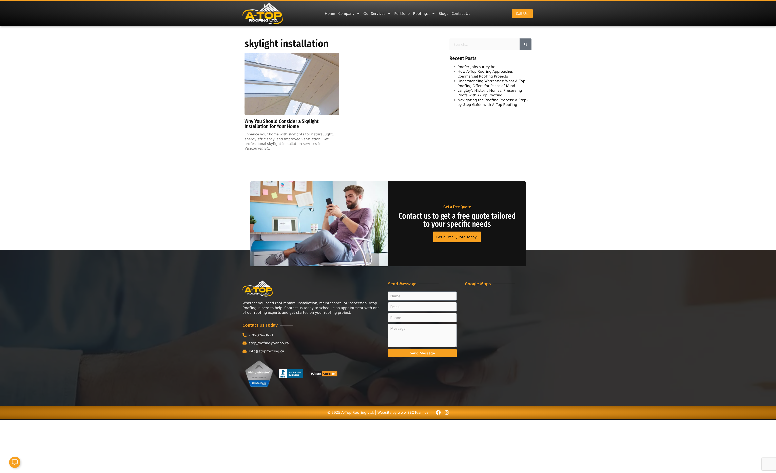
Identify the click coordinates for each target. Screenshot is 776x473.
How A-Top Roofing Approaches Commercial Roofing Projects (485, 73)
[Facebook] (438, 412)
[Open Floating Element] (14, 462)
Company (346, 13)
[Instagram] (447, 412)
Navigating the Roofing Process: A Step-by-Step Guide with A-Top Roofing (493, 102)
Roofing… (421, 13)
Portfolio (402, 13)
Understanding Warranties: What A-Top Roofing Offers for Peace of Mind (491, 83)
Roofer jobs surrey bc (476, 66)
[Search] (525, 44)
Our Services (374, 13)
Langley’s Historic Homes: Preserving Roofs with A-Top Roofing (490, 92)
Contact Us (460, 13)
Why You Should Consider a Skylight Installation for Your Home (282, 124)
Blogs (443, 13)
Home (330, 13)
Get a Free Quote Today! (457, 236)
